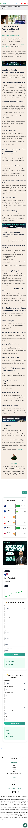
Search (4, 490)
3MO (11, 586)
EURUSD (7, 571)
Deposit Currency (8, 612)
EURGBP (19, 571)
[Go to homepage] (3, 3)
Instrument (7, 605)
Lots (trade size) (8, 624)
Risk (5, 698)
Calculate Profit (14, 654)
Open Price (7, 630)
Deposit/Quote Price (9, 648)
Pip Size (6, 716)
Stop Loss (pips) (8, 710)
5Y (19, 586)
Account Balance (8, 692)
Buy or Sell (7, 618)
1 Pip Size (6, 642)
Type (5, 704)
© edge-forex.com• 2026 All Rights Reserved (14, 796)
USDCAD (13, 571)
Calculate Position (15, 723)
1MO (6, 586)
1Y (15, 586)
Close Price (7, 636)
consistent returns (13, 437)
